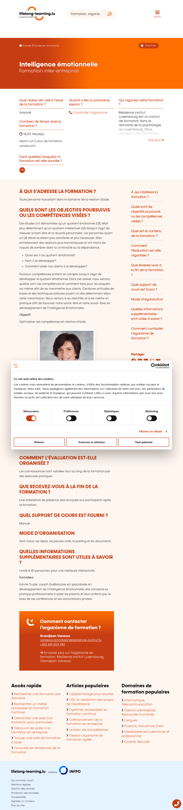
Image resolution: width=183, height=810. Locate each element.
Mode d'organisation (147, 299)
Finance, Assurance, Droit (143, 726)
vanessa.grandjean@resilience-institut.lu (71, 640)
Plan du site (17, 805)
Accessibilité (18, 797)
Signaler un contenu (22, 801)
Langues (130, 720)
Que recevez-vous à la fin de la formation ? (147, 270)
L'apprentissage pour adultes (91, 694)
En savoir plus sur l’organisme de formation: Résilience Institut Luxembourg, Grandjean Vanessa (72, 657)
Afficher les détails (150, 431)
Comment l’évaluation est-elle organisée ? (146, 250)
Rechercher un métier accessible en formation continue (30, 708)
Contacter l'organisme (89, 112)
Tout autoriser (144, 442)
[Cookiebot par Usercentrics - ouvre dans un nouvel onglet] (153, 365)
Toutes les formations (46, 45)
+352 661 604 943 (52, 644)
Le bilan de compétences (88, 730)
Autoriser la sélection (91, 442)
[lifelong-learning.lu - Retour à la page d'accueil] (37, 14)
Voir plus (155, 140)
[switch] (71, 418)
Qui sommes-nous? (22, 780)
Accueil (27, 45)
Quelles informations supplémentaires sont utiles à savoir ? (147, 314)
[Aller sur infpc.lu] (46, 773)
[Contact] (176, 807)
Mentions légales (21, 784)
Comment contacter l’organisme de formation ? (147, 333)
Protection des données (25, 793)
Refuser (39, 442)
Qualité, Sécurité (137, 742)
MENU (157, 17)
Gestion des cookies (23, 788)
